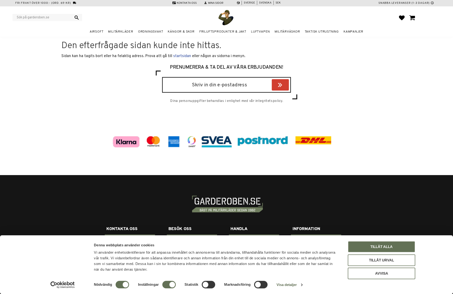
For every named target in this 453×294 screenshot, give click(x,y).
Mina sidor (215, 3)
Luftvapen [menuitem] (260, 32)
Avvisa (381, 273)
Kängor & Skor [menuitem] (181, 32)
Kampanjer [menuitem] (353, 32)
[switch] (169, 284)
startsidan (182, 56)
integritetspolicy (268, 101)
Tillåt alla (381, 247)
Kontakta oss (187, 3)
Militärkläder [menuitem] (120, 32)
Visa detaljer (287, 285)
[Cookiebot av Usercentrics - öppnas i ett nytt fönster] (62, 284)
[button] (402, 18)
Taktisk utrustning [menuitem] (322, 32)
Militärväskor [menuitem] (287, 32)
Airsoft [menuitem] (97, 32)
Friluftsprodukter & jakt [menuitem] (222, 32)
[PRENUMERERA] (287, 86)
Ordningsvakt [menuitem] (150, 32)
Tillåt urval (381, 260)
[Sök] (77, 17)
